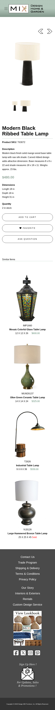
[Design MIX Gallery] (26, 9)
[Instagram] (30, 653)
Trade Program (27, 562)
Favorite (29, 228)
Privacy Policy (27, 579)
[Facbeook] (16, 653)
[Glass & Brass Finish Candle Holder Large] (40, 31)
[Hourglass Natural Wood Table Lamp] (50, 31)
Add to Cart (27, 217)
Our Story (27, 587)
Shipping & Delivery (27, 568)
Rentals (27, 599)
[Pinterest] (37, 653)
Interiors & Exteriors (27, 593)
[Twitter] (23, 653)
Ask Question (27, 239)
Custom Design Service (27, 604)
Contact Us (28, 556)
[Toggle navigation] (6, 8)
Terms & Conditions (27, 573)
